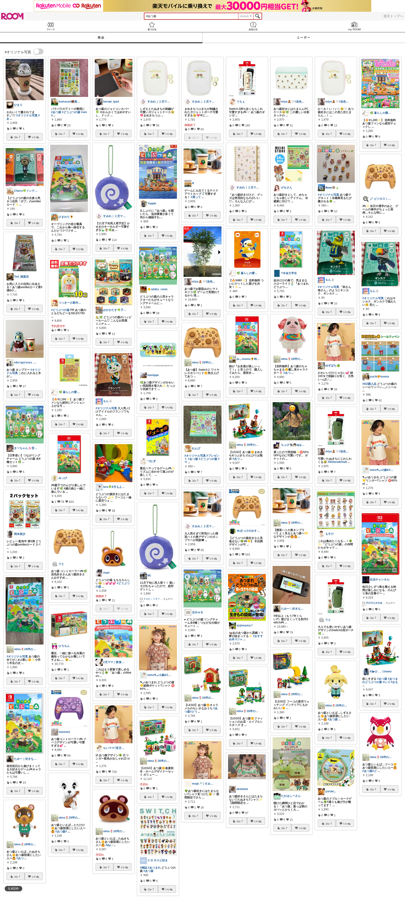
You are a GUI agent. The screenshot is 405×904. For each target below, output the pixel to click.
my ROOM (354, 26)
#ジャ (239, 639)
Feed (50, 26)
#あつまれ (154, 867)
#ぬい (109, 845)
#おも (394, 682)
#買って (196, 197)
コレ (16, 137)
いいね (35, 137)
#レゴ (386, 682)
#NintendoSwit (337, 462)
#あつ (20, 858)
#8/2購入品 (369, 383)
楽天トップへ (393, 16)
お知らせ (253, 26)
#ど (374, 771)
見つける (151, 26)
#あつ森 (56, 112)
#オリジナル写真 (27, 115)
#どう (193, 711)
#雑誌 (143, 867)
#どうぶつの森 (71, 112)
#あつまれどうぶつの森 (380, 680)
